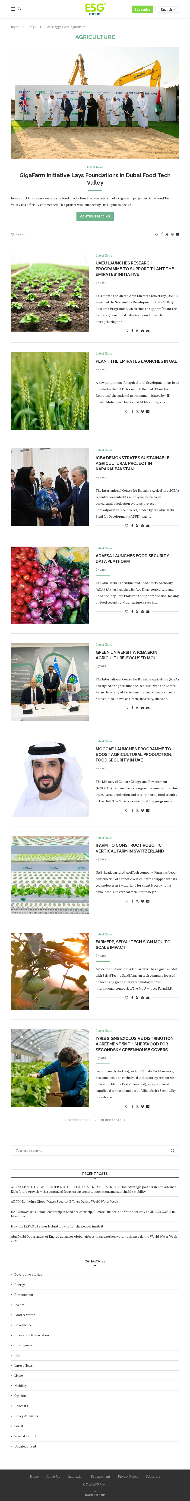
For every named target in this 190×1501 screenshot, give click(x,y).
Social (18, 1426)
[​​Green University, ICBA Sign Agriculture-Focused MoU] (50, 682)
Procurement (100, 1476)
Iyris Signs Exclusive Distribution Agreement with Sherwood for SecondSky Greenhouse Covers (135, 1044)
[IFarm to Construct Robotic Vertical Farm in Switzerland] (50, 875)
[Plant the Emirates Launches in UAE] (50, 391)
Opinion (20, 1395)
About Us (53, 1476)
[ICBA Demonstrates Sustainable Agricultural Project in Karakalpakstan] (50, 487)
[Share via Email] (177, 234)
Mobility (20, 1385)
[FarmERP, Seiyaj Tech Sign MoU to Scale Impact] (50, 971)
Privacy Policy (128, 1476)
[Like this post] (156, 234)
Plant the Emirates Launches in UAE (136, 361)
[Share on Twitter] (166, 234)
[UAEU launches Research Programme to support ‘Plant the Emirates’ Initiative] (50, 293)
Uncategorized (25, 1446)
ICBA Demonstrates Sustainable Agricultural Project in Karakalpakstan (133, 463)
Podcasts (21, 1405)
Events (19, 1305)
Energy (19, 1284)
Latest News (23, 1365)
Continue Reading (95, 216)
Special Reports (26, 1436)
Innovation (75, 1476)
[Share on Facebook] (162, 234)
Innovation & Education (31, 1335)
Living (18, 1375)
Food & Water (24, 1314)
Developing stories (28, 1274)
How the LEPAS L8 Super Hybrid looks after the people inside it (57, 1226)
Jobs (17, 1355)
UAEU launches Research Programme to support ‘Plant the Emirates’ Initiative (135, 269)
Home (15, 27)
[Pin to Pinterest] (172, 234)
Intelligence (23, 1345)
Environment (23, 1294)
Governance (23, 1325)
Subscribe (142, 9)
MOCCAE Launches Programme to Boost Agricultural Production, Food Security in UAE (134, 754)
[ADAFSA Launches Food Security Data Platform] (50, 585)
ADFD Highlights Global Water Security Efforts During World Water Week (64, 1201)
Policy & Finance (26, 1416)
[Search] (19, 9)
